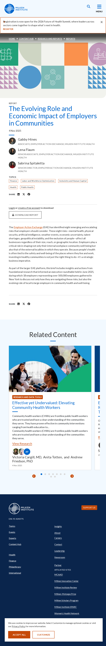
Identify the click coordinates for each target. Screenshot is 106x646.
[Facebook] (29, 194)
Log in (12, 208)
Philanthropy (15, 566)
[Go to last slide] (34, 476)
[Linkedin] (18, 194)
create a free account (29, 208)
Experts (12, 538)
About (57, 532)
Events (12, 532)
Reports (70, 38)
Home (12, 38)
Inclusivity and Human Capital (73, 181)
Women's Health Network (66, 613)
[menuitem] (30, 526)
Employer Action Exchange (28, 227)
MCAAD (58, 574)
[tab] (41, 474)
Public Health (27, 187)
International (15, 573)
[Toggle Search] (88, 7)
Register (8, 29)
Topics (12, 526)
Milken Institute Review (65, 587)
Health (13, 187)
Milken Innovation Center (66, 581)
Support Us (89, 507)
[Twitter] (23, 194)
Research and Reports (50, 38)
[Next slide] (72, 476)
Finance (13, 181)
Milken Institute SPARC (65, 607)
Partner (58, 565)
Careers (58, 538)
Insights (58, 526)
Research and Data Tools (27, 397)
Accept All (19, 634)
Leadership (59, 550)
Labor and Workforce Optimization (38, 181)
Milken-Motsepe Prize (65, 594)
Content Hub (26, 38)
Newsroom (59, 557)
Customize (43, 634)
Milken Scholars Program (66, 600)
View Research (22, 443)
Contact (58, 544)
